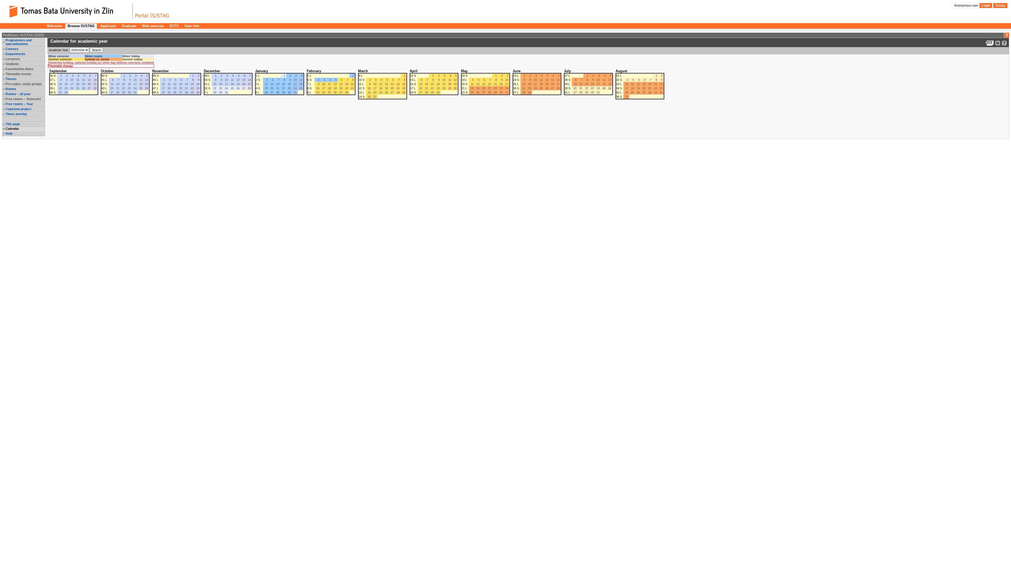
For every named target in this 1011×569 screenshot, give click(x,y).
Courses (12, 49)
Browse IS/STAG (81, 26)
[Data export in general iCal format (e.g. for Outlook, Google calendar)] (990, 43)
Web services (153, 26)
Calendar (12, 129)
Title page (13, 124)
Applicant (108, 26)
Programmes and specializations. (19, 42)
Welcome (54, 26)
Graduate (129, 26)
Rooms (11, 89)
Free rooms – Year (19, 104)
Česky (1000, 5)
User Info (192, 26)
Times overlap (16, 114)
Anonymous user (966, 5)
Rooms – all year (18, 94)
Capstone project (18, 109)
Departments (15, 54)
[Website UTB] (67, 11)
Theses (11, 79)
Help (9, 133)
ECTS (174, 26)
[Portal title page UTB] (152, 11)
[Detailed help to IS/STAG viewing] (1004, 43)
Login (986, 5)
